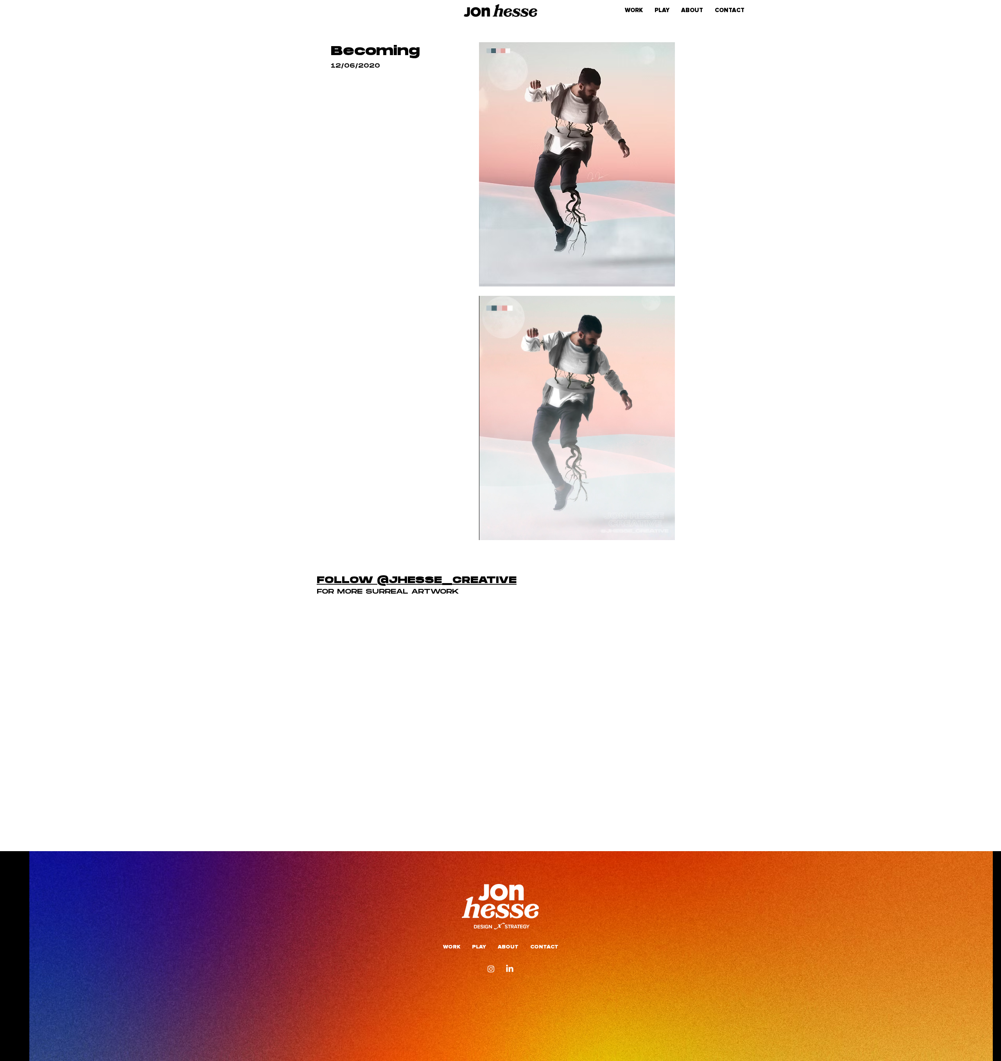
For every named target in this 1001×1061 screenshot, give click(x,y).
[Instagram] (490, 968)
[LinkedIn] (509, 968)
